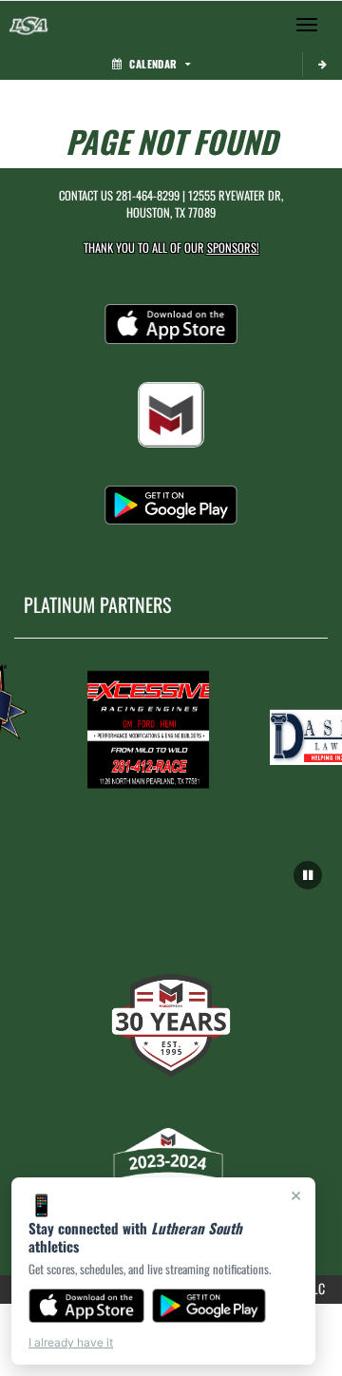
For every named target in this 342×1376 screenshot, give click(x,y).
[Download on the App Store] (86, 1306)
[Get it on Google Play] (209, 1306)
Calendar (153, 63)
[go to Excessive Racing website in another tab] (146, 729)
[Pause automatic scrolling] (308, 875)
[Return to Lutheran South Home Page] (28, 24)
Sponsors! (233, 248)
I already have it (70, 1342)
